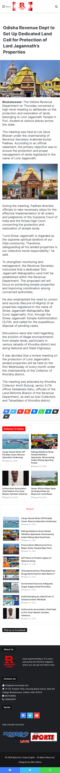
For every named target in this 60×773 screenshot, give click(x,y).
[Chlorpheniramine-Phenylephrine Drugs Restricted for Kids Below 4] (11, 574)
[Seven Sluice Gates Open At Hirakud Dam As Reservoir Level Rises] (44, 478)
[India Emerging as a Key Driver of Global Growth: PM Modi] (11, 600)
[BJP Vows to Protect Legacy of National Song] (11, 561)
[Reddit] (26, 411)
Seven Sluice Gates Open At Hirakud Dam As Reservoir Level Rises (43, 491)
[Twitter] (12, 411)
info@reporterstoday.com (16, 685)
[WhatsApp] (40, 411)
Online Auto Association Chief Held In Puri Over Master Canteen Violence (14, 491)
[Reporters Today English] (22, 6)
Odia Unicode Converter (13, 724)
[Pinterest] (19, 411)
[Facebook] (5, 411)
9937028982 (10, 696)
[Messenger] (33, 411)
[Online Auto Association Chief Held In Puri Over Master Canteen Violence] (15, 478)
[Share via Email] (54, 411)
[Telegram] (47, 411)
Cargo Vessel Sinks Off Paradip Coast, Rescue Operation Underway (13, 455)
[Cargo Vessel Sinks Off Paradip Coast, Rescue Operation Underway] (15, 441)
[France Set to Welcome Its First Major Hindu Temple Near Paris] (11, 549)
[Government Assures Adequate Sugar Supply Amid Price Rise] (11, 587)
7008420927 (10, 699)
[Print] (5, 416)
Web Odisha (36, 762)
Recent (30, 509)
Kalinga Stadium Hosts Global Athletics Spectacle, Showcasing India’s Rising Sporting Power (42, 457)
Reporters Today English (24, 757)
